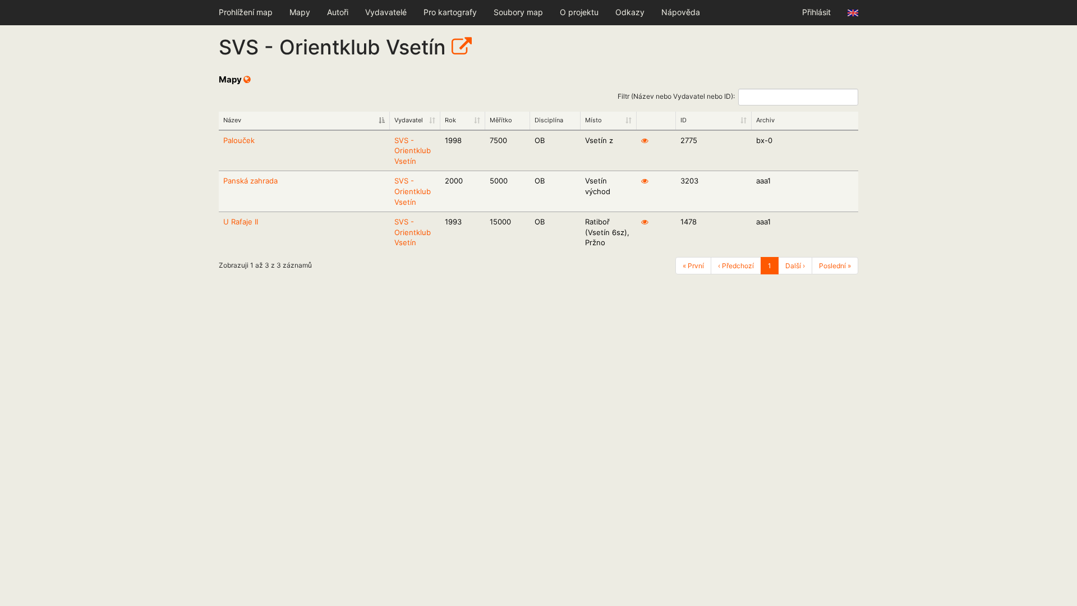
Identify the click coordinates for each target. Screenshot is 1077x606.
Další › (795, 265)
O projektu (579, 12)
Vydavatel (408, 120)
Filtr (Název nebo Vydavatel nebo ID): (676, 96)
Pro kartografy (450, 12)
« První (693, 265)
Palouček (239, 140)
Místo (593, 120)
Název (232, 120)
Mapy (299, 12)
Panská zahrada (250, 180)
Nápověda (680, 12)
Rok (450, 120)
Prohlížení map (246, 12)
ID (683, 120)
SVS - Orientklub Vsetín (412, 151)
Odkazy (630, 12)
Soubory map (518, 12)
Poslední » (835, 265)
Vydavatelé (386, 12)
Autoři (337, 12)
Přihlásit (816, 12)
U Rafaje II (240, 221)
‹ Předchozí (736, 265)
